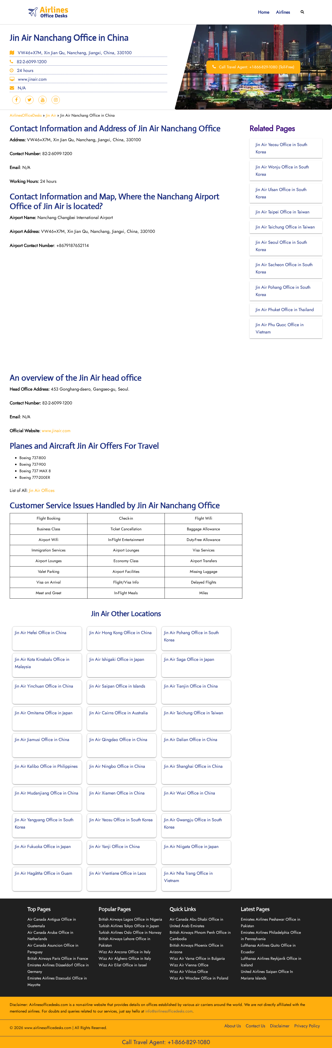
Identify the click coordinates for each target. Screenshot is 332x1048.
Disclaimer (279, 1026)
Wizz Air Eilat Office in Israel (123, 965)
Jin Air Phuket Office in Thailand (285, 309)
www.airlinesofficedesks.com (47, 1028)
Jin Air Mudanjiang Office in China (46, 793)
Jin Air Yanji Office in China (114, 846)
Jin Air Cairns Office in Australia (118, 713)
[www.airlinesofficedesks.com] (48, 12)
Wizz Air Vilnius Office (189, 971)
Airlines (283, 12)
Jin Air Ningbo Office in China (117, 766)
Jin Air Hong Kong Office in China (120, 632)
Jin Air (51, 115)
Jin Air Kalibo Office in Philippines (46, 766)
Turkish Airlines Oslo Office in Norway (130, 932)
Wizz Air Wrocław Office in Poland (199, 978)
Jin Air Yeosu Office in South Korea (121, 820)
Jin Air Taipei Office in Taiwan (282, 212)
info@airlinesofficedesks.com (168, 1011)
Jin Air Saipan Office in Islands (117, 686)
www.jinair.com (56, 431)
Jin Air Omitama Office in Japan (43, 713)
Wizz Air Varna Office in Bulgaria (197, 958)
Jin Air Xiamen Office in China (117, 793)
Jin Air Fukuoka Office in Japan (43, 846)
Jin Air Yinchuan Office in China (44, 686)
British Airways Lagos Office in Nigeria (130, 919)
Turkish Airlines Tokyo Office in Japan (129, 926)
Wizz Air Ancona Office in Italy (124, 952)
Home (263, 12)
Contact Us (255, 1026)
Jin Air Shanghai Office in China (193, 766)
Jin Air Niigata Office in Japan (191, 846)
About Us (232, 1026)
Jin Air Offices (41, 490)
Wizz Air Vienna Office (189, 965)
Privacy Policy (307, 1026)
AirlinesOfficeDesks (26, 115)
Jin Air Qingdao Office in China (118, 739)
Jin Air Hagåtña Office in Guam (43, 873)
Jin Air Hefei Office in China (40, 632)
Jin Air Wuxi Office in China (189, 793)
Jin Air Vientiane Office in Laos (117, 873)
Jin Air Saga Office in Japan (189, 659)
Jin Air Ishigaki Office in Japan (116, 659)
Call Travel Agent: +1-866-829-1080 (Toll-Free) (256, 67)
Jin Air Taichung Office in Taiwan (193, 713)
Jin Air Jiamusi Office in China (42, 739)
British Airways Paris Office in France (57, 958)
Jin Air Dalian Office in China (190, 739)
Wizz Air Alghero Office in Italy (125, 958)
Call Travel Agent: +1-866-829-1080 (166, 1042)
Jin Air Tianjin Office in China (191, 686)
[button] (303, 12)
